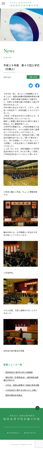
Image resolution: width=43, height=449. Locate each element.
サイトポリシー (14, 433)
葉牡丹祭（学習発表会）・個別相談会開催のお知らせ (20, 378)
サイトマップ (31, 433)
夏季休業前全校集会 (13, 395)
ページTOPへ (37, 408)
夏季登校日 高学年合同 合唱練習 (19, 372)
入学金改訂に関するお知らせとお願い (21, 390)
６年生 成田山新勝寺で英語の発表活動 (22, 385)
